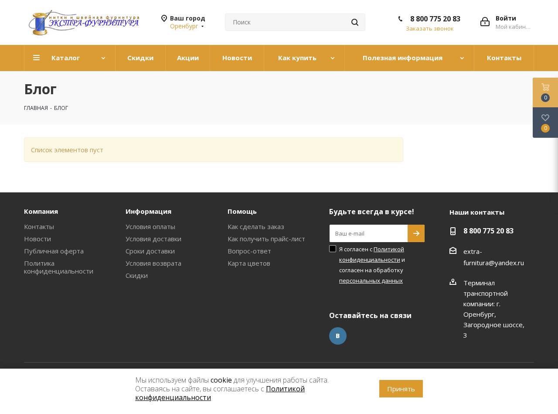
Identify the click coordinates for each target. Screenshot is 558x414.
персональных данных (371, 280)
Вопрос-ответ (249, 250)
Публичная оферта (54, 250)
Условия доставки (153, 238)
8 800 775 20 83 (435, 19)
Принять (401, 388)
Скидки (137, 275)
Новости (37, 238)
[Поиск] (354, 22)
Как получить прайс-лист (266, 238)
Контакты (39, 226)
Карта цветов (249, 263)
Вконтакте (338, 336)
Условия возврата (153, 263)
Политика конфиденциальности (58, 267)
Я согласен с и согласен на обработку (372, 264)
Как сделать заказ (256, 226)
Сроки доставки (150, 250)
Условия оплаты (150, 226)
